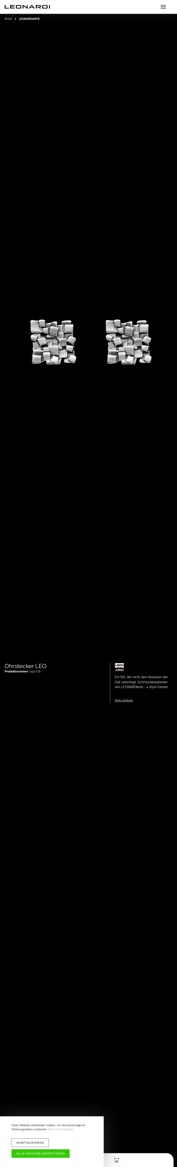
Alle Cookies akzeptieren (40, 1153)
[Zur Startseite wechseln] (27, 7)
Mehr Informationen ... (61, 1129)
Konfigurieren (30, 1142)
